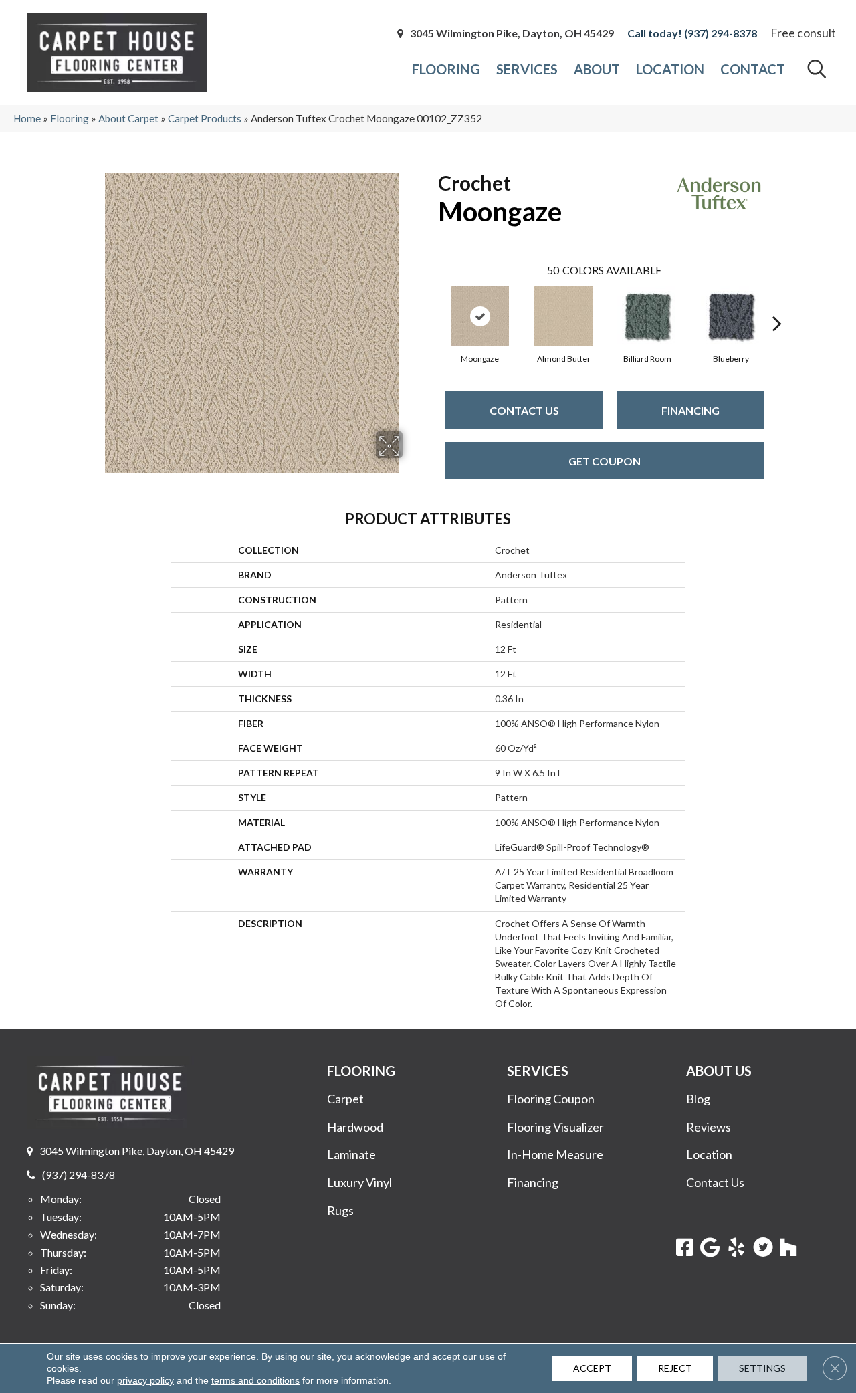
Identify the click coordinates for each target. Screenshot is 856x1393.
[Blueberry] (731, 316)
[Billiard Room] (647, 316)
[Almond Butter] (563, 316)
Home (27, 118)
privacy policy (145, 1380)
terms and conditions (255, 1380)
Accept (592, 1368)
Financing (690, 410)
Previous (431, 303)
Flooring (69, 118)
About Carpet (128, 118)
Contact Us (524, 410)
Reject (675, 1368)
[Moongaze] (479, 316)
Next (777, 303)
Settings (762, 1368)
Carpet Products (204, 118)
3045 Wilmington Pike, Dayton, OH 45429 (512, 33)
